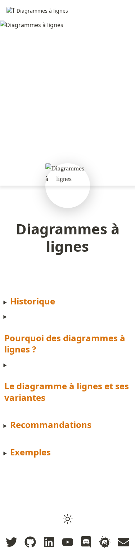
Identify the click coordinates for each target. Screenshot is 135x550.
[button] (67, 519)
